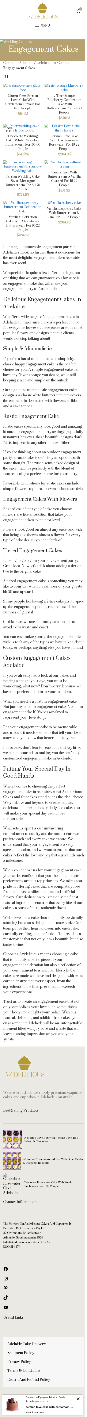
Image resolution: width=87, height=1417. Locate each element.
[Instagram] (5, 1280)
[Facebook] (5, 1270)
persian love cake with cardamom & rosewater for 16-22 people (64, 142)
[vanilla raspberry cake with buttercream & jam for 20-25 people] (64, 203)
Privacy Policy (19, 1361)
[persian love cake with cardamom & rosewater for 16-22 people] (64, 128)
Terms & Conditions (23, 1370)
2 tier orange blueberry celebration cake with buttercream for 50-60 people (64, 104)
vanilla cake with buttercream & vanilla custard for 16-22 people (64, 178)
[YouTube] (5, 1308)
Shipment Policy (20, 1353)
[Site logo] (42, 10)
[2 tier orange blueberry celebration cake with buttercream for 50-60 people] (64, 88)
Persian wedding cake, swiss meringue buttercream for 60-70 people (22, 183)
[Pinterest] (5, 1289)
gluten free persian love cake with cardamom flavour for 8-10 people (22, 102)
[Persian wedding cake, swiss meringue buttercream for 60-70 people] (22, 166)
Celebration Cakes (52, 62)
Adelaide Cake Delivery (26, 1344)
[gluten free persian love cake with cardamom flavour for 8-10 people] (22, 88)
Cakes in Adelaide (18, 62)
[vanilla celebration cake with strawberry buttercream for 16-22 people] (22, 207)
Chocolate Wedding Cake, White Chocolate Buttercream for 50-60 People (22, 142)
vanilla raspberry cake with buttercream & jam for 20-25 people (64, 213)
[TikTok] (5, 1299)
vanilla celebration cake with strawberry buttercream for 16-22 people (23, 223)
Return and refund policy (28, 1379)
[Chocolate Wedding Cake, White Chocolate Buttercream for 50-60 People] (22, 128)
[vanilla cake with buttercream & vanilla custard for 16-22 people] (64, 164)
